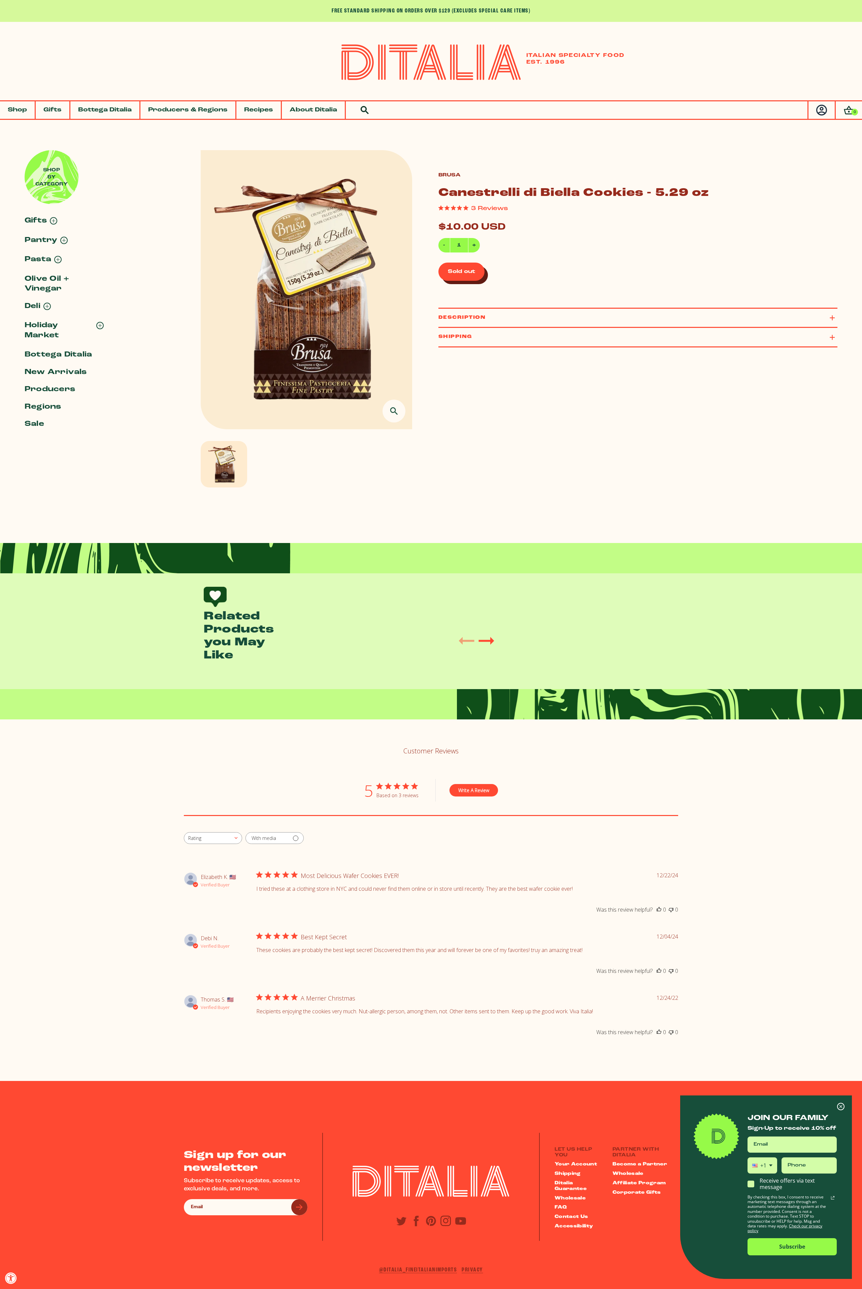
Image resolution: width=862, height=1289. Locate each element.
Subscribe (792, 1246)
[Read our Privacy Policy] (833, 1198)
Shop (17, 110)
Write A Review (473, 790)
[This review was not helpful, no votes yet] (671, 909)
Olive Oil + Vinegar (47, 284)
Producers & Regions (188, 110)
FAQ (561, 1207)
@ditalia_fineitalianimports (418, 1270)
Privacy (472, 1270)
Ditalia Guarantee (571, 1186)
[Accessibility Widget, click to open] (11, 1278)
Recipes (258, 110)
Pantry (41, 240)
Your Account (576, 1164)
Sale (34, 424)
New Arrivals (56, 372)
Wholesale (570, 1198)
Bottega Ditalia (105, 110)
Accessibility (574, 1226)
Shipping (568, 1173)
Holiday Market (42, 330)
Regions (43, 407)
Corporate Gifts (636, 1192)
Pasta (38, 259)
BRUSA (449, 175)
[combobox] (213, 838)
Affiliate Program (639, 1183)
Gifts (52, 110)
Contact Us (571, 1216)
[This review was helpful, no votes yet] (659, 909)
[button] (848, 110)
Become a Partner (639, 1164)
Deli (32, 306)
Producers (50, 389)
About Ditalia (313, 110)
